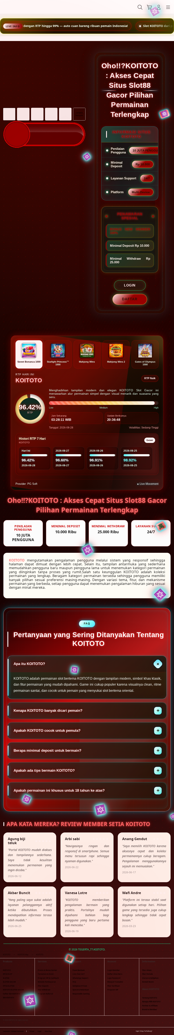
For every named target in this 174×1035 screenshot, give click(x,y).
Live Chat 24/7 (79, 974)
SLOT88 (6, 978)
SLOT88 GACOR (9, 982)
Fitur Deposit (43, 986)
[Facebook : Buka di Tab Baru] (155, 1031)
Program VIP (112, 989)
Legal (39, 1031)
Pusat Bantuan (79, 970)
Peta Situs (48, 1031)
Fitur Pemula (147, 974)
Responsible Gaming (81, 993)
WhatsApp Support (80, 978)
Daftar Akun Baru (114, 974)
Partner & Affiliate (150, 1005)
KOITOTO (17, 560)
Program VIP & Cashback (48, 978)
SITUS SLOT (7, 974)
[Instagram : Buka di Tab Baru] (165, 1031)
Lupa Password (113, 978)
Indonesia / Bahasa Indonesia (13, 1031)
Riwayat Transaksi (115, 982)
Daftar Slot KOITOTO (11, 993)
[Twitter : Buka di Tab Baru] (160, 1031)
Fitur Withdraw (44, 989)
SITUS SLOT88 (8, 986)
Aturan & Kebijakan (150, 978)
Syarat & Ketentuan (81, 989)
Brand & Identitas (149, 1009)
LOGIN (130, 285)
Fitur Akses (147, 970)
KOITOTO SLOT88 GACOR (13, 989)
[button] (149, 7)
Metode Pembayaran (47, 982)
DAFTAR (130, 299)
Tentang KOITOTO (149, 998)
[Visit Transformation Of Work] (44, 122)
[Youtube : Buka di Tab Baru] (169, 1031)
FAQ (74, 982)
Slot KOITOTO (8, 997)
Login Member (113, 970)
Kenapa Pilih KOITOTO (151, 1001)
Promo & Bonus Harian (47, 970)
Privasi (31, 1031)
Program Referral (45, 993)
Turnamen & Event (45, 974)
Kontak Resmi (148, 982)
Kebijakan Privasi (80, 986)
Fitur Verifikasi (113, 986)
